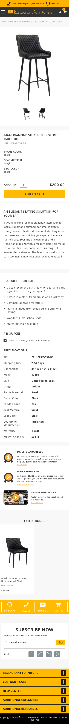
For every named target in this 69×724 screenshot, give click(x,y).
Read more (22, 465)
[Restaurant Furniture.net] (30, 12)
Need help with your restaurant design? (30, 340)
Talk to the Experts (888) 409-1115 (28, 4)
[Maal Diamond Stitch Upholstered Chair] (17, 553)
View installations (25, 484)
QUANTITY (10, 184)
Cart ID (59, 610)
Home (5, 22)
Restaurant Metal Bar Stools (48, 22)
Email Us (43, 610)
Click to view (37, 503)
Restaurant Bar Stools (21, 22)
